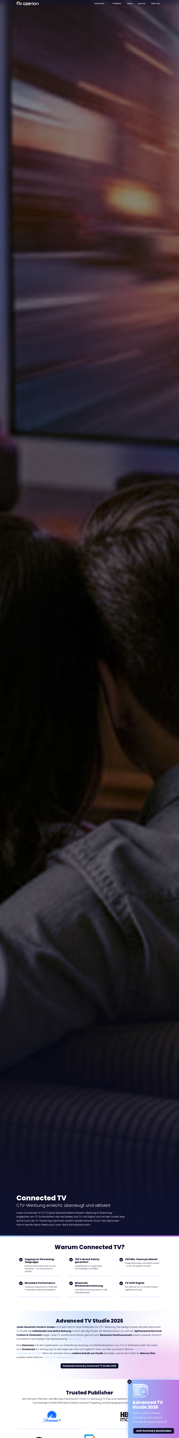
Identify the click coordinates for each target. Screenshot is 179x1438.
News (129, 3)
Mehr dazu (74, 1339)
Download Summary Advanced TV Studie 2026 (89, 1365)
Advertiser (99, 3)
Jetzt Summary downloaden (153, 1431)
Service (141, 3)
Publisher (117, 3)
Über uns (155, 3)
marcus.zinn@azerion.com (59, 1357)
